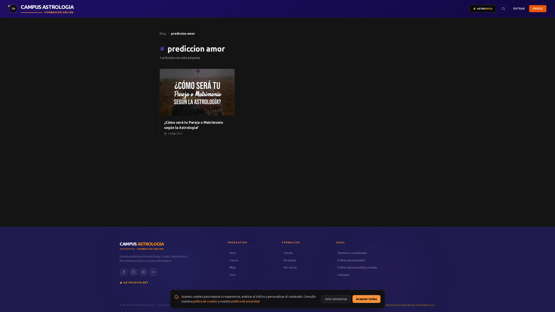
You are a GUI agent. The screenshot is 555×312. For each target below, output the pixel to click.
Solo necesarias (336, 299)
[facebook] (123, 272)
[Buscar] (503, 9)
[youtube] (143, 272)
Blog (163, 33)
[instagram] (133, 272)
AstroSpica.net (136, 282)
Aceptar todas (366, 299)
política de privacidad (245, 301)
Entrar (519, 8)
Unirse (538, 8)
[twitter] (153, 272)
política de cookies (205, 301)
